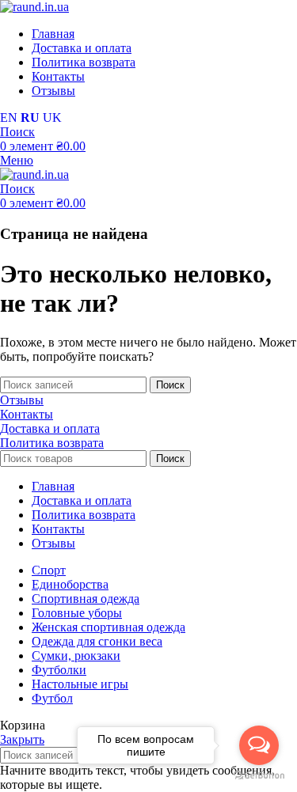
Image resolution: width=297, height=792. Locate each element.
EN (8, 117)
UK (52, 117)
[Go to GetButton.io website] (259, 776)
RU (30, 117)
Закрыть (22, 739)
